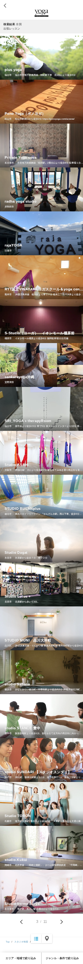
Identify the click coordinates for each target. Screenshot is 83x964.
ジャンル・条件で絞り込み (62, 958)
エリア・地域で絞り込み (21, 958)
